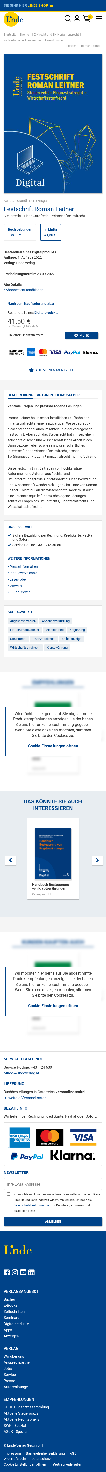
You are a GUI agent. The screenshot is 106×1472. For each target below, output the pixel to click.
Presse (9, 1381)
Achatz (9, 201)
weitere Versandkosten (27, 1098)
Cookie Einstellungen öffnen (53, 746)
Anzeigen (11, 1336)
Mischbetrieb (54, 630)
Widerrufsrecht (15, 1459)
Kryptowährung (57, 647)
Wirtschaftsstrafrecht (25, 647)
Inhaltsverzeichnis (23, 573)
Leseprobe (17, 579)
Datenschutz (41, 1459)
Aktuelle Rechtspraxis (21, 1419)
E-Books (11, 1305)
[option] (53, 861)
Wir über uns (14, 1356)
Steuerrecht (18, 639)
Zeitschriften (14, 1311)
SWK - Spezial (15, 1425)
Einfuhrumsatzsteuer (24, 630)
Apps (8, 1330)
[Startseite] (13, 18)
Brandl (22, 201)
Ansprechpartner (17, 1362)
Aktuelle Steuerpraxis (21, 1413)
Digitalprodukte (16, 1324)
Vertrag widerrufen (67, 1464)
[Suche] (68, 20)
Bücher (9, 1299)
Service (10, 1374)
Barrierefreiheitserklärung (45, 1453)
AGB (73, 1453)
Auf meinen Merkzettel (56, 370)
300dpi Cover (19, 592)
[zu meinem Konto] (77, 20)
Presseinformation (23, 567)
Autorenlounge (16, 1387)
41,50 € (50, 232)
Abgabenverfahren (23, 621)
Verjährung (77, 630)
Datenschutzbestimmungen (32, 1205)
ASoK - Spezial (16, 1431)
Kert (32, 201)
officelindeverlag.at (21, 1073)
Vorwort (15, 586)
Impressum (12, 1453)
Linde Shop (39, 5)
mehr (83, 335)
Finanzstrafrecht (44, 639)
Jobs (8, 1368)
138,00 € (20, 232)
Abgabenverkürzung (56, 621)
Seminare (11, 1317)
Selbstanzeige (71, 639)
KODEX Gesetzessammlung (26, 1407)
